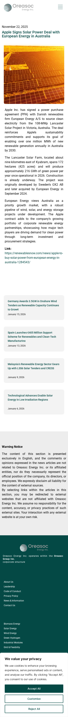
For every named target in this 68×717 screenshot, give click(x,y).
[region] (34, 685)
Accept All (34, 688)
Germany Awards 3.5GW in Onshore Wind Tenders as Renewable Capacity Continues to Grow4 (33, 305)
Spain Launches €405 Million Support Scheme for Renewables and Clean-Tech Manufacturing (32, 336)
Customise (34, 698)
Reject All (34, 708)
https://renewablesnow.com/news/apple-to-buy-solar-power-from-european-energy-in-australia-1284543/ (34, 257)
